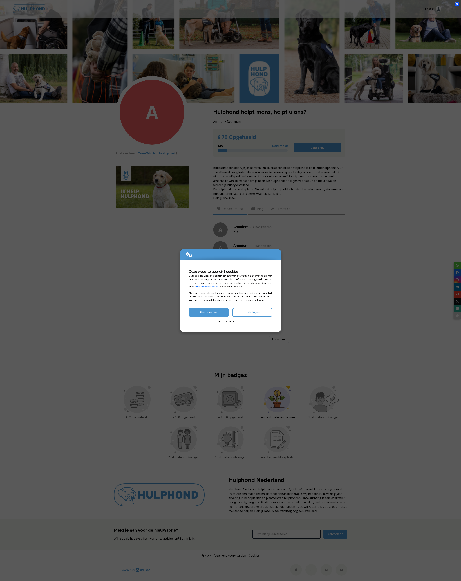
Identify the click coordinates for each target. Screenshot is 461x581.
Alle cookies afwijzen (230, 321)
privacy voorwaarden (206, 286)
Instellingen (252, 312)
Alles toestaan (208, 312)
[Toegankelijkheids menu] (457, 4)
